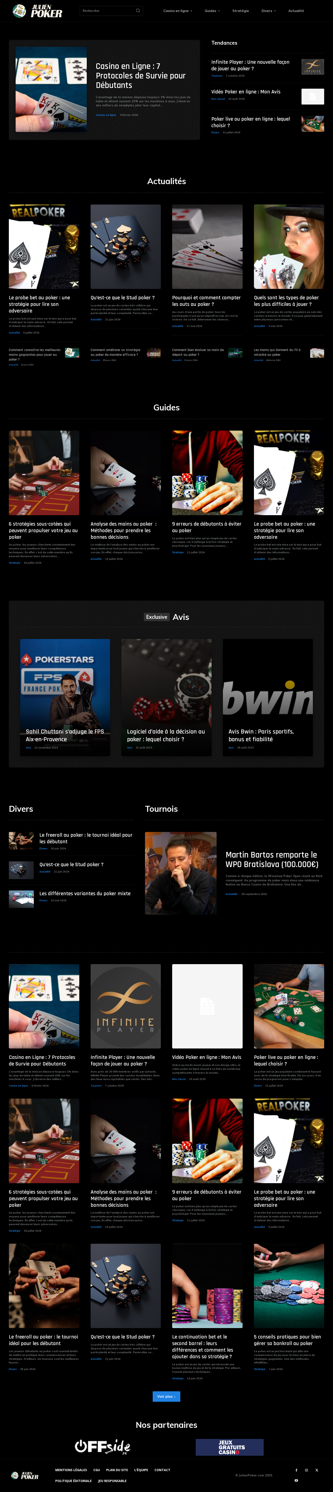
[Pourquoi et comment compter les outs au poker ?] (207, 247)
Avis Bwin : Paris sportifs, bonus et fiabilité (261, 736)
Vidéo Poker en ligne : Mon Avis (245, 91)
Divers (215, 132)
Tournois (216, 75)
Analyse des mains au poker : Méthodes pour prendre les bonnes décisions (124, 531)
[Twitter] (317, 1470)
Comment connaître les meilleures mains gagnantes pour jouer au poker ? (34, 355)
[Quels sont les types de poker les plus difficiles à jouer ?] (289, 247)
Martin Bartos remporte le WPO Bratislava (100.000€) (272, 860)
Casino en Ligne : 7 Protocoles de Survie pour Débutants (141, 76)
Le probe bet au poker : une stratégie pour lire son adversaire (39, 304)
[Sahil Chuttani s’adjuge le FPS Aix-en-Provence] (65, 697)
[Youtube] (296, 1481)
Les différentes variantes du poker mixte (84, 893)
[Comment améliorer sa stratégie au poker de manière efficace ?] (154, 353)
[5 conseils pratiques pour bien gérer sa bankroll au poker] (289, 1286)
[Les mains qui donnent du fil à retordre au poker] (317, 353)
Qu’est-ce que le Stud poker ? (123, 297)
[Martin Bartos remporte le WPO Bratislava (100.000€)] (181, 873)
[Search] (138, 11)
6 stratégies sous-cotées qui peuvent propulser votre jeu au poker (43, 531)
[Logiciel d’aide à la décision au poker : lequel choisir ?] (166, 697)
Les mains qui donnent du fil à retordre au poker (277, 352)
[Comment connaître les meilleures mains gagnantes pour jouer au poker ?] (72, 353)
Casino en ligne (106, 115)
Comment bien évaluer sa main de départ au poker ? (198, 352)
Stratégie (14, 562)
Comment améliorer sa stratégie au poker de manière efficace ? (115, 352)
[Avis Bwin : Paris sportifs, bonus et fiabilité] (268, 697)
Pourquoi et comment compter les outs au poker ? (206, 301)
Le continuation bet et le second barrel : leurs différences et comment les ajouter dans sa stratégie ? (202, 1347)
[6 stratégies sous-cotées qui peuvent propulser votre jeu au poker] (44, 473)
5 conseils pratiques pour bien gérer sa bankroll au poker (287, 1340)
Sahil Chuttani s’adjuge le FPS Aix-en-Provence (65, 736)
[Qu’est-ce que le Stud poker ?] (126, 247)
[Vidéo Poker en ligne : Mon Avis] (313, 97)
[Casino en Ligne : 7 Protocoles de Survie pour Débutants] (51, 89)
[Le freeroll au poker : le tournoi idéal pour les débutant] (21, 840)
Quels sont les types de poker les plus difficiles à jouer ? (286, 301)
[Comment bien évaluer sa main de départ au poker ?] (235, 353)
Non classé (218, 98)
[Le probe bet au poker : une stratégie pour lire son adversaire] (44, 247)
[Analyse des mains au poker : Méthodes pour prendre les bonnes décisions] (126, 473)
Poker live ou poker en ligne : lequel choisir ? (250, 122)
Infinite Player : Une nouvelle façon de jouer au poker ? (250, 65)
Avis (28, 747)
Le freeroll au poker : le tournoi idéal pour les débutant (86, 838)
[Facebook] (296, 1470)
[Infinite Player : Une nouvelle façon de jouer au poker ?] (313, 67)
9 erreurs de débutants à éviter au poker (206, 527)
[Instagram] (307, 1470)
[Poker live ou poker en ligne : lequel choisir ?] (313, 124)
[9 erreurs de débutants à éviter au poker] (207, 473)
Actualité (14, 332)
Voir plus (165, 1396)
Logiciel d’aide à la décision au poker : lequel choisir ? (166, 736)
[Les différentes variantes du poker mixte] (21, 899)
